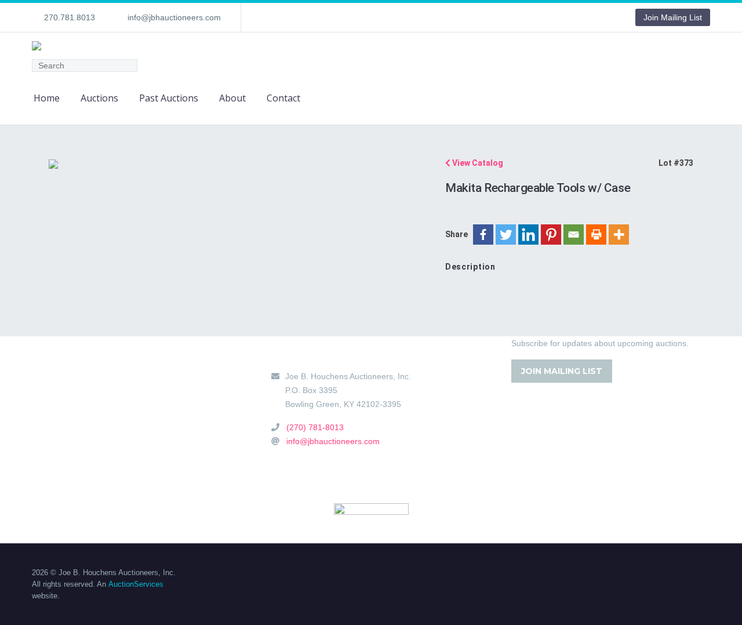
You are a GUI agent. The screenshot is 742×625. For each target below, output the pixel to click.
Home (47, 98)
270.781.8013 (69, 17)
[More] (619, 234)
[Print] (596, 234)
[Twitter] (506, 234)
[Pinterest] (551, 234)
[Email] (573, 234)
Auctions (99, 98)
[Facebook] (483, 234)
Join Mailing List (672, 17)
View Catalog (476, 163)
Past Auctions (168, 98)
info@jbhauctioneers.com (174, 17)
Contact (283, 98)
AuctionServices (135, 584)
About (232, 98)
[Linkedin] (528, 234)
